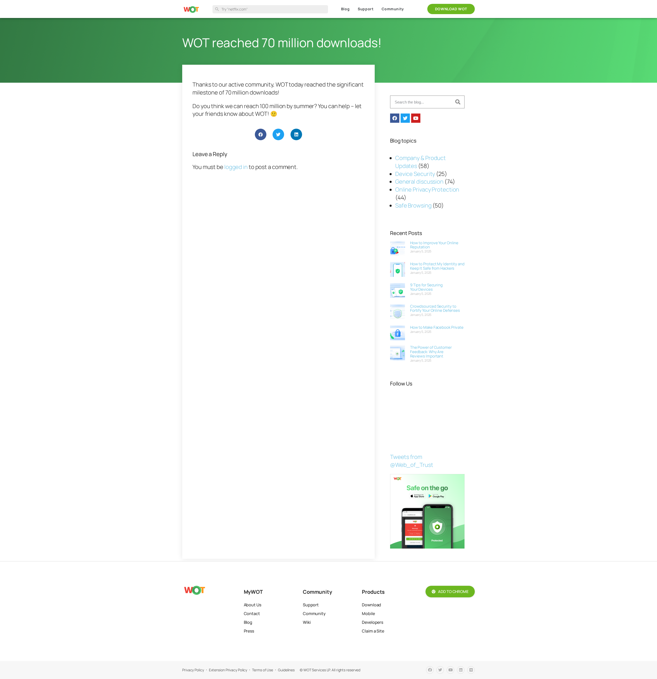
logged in (236, 167)
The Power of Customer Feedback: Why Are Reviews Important (431, 352)
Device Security (415, 174)
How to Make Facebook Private (436, 327)
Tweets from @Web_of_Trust (411, 461)
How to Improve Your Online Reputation (434, 245)
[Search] (457, 102)
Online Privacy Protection (427, 189)
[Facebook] (394, 118)
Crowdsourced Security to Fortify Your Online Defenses (435, 308)
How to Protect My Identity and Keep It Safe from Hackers (437, 266)
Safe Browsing (413, 205)
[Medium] (471, 670)
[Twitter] (405, 118)
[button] (260, 134)
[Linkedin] (461, 670)
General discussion (419, 181)
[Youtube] (415, 118)
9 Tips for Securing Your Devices (426, 287)
